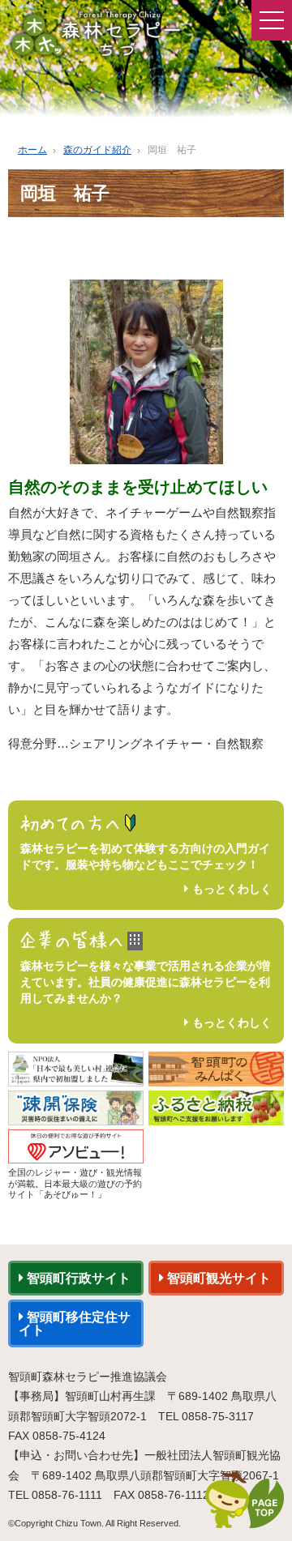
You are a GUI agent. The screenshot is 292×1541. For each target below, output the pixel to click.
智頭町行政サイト (77, 1278)
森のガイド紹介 (97, 150)
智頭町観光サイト (217, 1278)
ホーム (32, 150)
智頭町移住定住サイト (75, 1323)
